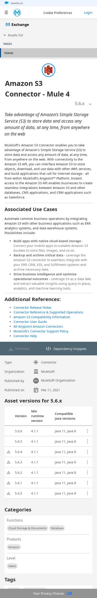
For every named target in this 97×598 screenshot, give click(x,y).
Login (88, 12)
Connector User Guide (30, 322)
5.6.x (80, 103)
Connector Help (25, 336)
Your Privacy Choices (48, 593)
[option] (80, 103)
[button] (42, 88)
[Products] (6, 12)
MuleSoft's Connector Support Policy (41, 331)
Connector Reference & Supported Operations (48, 312)
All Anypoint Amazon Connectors (38, 326)
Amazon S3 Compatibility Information (42, 317)
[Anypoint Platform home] (17, 12)
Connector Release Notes (32, 307)
